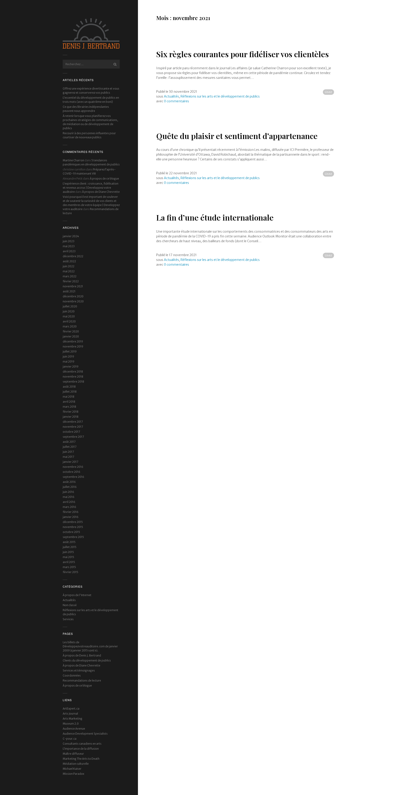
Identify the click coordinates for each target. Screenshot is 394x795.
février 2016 (70, 512)
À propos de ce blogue (104, 178)
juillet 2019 (70, 351)
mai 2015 (68, 557)
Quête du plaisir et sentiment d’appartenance (237, 136)
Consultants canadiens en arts (82, 743)
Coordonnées (72, 675)
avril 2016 (69, 502)
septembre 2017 (73, 436)
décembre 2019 (73, 341)
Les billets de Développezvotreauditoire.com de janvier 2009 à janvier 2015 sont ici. (90, 646)
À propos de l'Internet (77, 595)
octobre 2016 (71, 471)
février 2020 (71, 331)
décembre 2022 (73, 256)
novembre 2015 (73, 527)
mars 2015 (69, 567)
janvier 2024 (71, 236)
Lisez (328, 92)
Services (68, 619)
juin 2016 (68, 492)
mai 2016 (68, 497)
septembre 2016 (73, 477)
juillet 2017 (69, 446)
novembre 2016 (73, 466)
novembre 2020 (73, 301)
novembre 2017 (73, 426)
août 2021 (69, 291)
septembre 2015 (73, 537)
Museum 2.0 (71, 723)
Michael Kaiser (72, 768)
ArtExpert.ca (71, 708)
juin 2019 (68, 356)
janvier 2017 (70, 461)
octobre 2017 (71, 431)
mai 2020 (69, 316)
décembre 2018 (73, 371)
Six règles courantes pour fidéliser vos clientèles (242, 54)
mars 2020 (70, 326)
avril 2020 (69, 321)
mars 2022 (69, 276)
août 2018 (69, 386)
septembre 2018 (73, 381)
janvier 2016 (70, 517)
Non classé (70, 605)
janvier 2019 (70, 366)
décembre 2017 (73, 421)
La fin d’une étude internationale (215, 217)
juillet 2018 (70, 391)
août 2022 (69, 261)
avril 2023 (69, 251)
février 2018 (70, 411)
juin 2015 (68, 552)
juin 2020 (69, 311)
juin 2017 (68, 451)
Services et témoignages (79, 670)
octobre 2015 (71, 532)
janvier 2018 (70, 416)
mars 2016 (69, 507)
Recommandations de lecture (82, 680)
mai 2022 (69, 271)
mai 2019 (68, 361)
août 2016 (69, 482)
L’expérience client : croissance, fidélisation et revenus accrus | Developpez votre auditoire (90, 187)
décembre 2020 (73, 296)
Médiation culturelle (76, 763)
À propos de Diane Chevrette (101, 191)
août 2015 (69, 542)
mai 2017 (68, 456)
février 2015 (70, 572)
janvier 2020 (71, 336)
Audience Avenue (74, 728)
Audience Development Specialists (85, 733)
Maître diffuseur (73, 753)
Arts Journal (70, 713)
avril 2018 (69, 401)
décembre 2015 (73, 522)
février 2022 (71, 281)
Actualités (69, 600)
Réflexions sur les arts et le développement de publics (220, 96)
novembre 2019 (73, 346)
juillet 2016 (70, 487)
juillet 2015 (69, 547)
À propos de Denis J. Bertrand (82, 655)
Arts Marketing (72, 718)
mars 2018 (69, 406)
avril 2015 (69, 562)
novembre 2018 (73, 376)
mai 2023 (69, 246)
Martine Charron (73, 160)
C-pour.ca (69, 738)
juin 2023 (68, 241)
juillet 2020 (70, 306)
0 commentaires (176, 101)
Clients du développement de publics (87, 660)
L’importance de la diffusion (81, 748)
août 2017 (69, 441)
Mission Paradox (73, 773)
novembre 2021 (73, 286)
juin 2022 (68, 266)
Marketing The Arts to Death (81, 758)
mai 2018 (68, 396)
